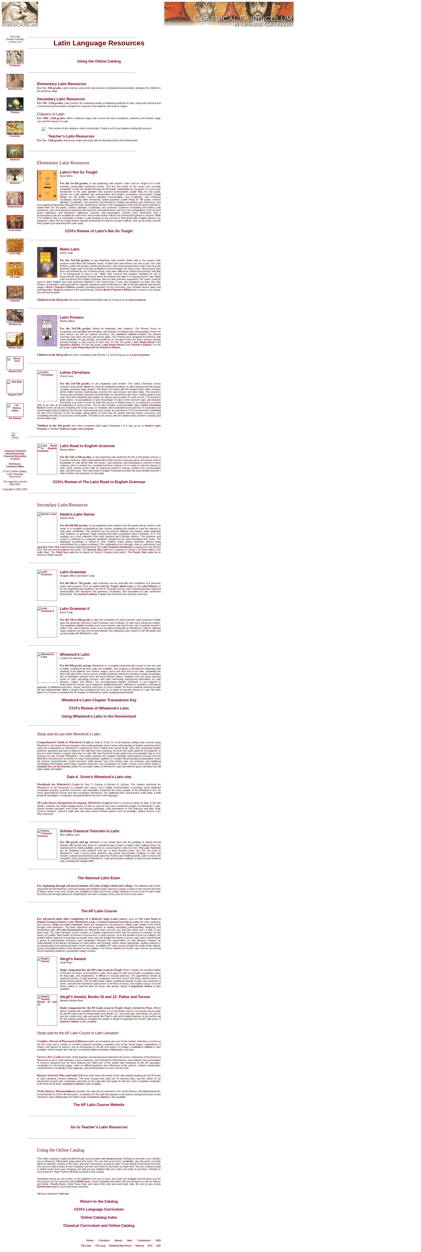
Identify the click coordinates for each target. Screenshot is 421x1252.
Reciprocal (15, 324)
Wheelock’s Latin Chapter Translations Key (99, 700)
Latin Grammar (137, 299)
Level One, (123, 189)
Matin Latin (69, 249)
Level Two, (136, 191)
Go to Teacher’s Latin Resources (99, 1127)
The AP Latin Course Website (98, 1105)
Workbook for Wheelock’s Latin (58, 784)
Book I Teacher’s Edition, (61, 287)
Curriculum (15, 230)
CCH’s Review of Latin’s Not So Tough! (99, 231)
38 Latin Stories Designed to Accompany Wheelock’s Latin (73, 802)
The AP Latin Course (99, 911)
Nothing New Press (120, 1245)
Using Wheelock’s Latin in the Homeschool (99, 716)
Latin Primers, (150, 586)
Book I (87, 386)
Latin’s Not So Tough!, (106, 586)
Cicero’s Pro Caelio (49, 1057)
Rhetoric (15, 183)
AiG (158, 1245)
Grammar (15, 136)
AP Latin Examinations (70, 930)
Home (90, 1240)
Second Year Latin (97, 549)
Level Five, (43, 207)
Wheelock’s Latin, (85, 922)
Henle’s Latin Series (77, 514)
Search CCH (15, 394)
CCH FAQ (15, 253)
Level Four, (128, 199)
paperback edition (141, 986)
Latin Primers (72, 317)
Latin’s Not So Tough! (79, 172)
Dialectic (15, 159)
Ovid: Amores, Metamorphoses (56, 1091)
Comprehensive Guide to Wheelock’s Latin (64, 742)
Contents (15, 65)
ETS (150, 1245)
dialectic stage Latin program (77, 428)
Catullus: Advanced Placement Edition (61, 1041)
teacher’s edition (126, 334)
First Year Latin (57, 547)
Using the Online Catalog (99, 61)
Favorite (15, 300)
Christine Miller (15, 466)
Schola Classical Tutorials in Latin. (119, 922)
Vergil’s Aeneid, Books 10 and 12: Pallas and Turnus (105, 997)
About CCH (15, 371)
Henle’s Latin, (66, 922)
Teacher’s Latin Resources (71, 136)
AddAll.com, (83, 1181)
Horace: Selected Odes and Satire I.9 (59, 1075)
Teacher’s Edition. (70, 344)
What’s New (15, 347)
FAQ (158, 1240)
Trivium (15, 112)
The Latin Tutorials (150, 848)
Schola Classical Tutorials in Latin (89, 831)
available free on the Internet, (54, 766)
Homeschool (15, 206)
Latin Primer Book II (114, 344)
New (129, 1240)
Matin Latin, (127, 586)
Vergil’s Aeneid (73, 959)
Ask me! (64, 1193)
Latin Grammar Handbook (117, 547)
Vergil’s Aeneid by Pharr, (138, 1008)
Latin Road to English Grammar (87, 446)
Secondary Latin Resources (61, 99)
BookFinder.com (46, 1186)
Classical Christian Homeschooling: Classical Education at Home (15, 455)
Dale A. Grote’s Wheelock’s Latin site (99, 777)
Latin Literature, (73, 924)
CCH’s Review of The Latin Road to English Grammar (99, 482)
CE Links (15, 277)
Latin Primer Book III (83, 347)
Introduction (15, 89)
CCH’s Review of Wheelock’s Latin (99, 708)
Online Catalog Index (99, 1217)
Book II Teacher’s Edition (117, 289)
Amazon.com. (114, 1158)
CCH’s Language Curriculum (99, 1209)
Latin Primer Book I (144, 342)
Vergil (55, 924)
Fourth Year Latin (143, 552)
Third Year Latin (65, 552)
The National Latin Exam (99, 878)
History (140, 1245)
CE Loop (100, 1245)
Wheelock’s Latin (74, 654)
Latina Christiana (75, 372)
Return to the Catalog (99, 1201)
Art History (15, 418)
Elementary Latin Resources (61, 84)
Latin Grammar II (74, 608)
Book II (58, 289)
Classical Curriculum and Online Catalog (98, 1225)
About (118, 1240)
